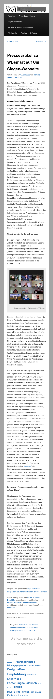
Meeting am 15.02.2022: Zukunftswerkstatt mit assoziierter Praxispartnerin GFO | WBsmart (24, 627)
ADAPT (10, 661)
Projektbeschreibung (27, 16)
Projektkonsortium (15, 21)
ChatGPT (31, 665)
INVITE (17, 687)
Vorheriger (12, 41)
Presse (10, 602)
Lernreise (23, 695)
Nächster (41, 41)
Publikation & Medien (29, 33)
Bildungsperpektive (16, 665)
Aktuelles (11, 16)
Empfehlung (16, 674)
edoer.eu (27, 466)
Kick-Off (38, 692)
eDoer (21, 669)
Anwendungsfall (25, 661)
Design (11, 669)
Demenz (38, 665)
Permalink (11, 607)
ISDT (32, 692)
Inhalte (9, 688)
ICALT (40, 683)
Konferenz (12, 695)
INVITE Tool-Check (18, 691)
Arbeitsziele (12, 33)
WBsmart (17, 602)
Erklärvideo (14, 678)
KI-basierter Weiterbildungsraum (20, 27)
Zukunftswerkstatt (29, 602)
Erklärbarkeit (31, 675)
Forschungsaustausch (22, 683)
